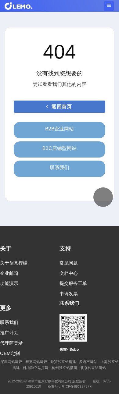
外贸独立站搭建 (63, 361)
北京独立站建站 (93, 367)
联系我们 (59, 167)
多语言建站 (88, 361)
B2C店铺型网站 (59, 148)
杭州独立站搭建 (64, 367)
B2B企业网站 (59, 129)
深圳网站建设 (11, 361)
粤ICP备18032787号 (77, 387)
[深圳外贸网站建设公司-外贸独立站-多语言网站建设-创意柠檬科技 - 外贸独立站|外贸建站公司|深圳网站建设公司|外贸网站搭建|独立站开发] (18, 6)
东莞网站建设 (36, 361)
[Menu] (109, 6)
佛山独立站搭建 (36, 367)
